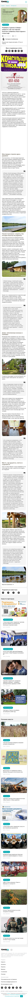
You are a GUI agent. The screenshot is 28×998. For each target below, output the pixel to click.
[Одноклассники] (16, 51)
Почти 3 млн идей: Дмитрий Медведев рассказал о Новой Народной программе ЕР (13, 653)
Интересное (13, 5)
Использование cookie (6, 984)
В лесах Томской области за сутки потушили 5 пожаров (11, 911)
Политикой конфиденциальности (17, 994)
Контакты (3, 964)
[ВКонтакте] (6, 51)
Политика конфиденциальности (9, 981)
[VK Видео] (9, 51)
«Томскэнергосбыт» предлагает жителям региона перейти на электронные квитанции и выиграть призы (13, 623)
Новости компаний (8, 619)
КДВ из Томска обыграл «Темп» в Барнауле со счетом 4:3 (11, 883)
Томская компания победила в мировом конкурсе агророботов (13, 743)
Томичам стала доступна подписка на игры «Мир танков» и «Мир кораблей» (14, 799)
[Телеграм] (12, 51)
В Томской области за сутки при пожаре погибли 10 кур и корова (13, 939)
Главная (2, 5)
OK (21, 996)
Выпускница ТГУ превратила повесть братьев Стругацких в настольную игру (13, 771)
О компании (4, 971)
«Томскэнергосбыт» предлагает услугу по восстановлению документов (14, 827)
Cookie (8, 993)
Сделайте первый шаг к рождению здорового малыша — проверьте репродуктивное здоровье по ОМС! (12, 682)
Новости (8, 5)
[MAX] (22, 51)
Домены (3, 969)
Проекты (3, 966)
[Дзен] (19, 51)
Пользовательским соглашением (12, 996)
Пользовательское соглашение (9, 979)
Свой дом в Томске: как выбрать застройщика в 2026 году (11, 711)
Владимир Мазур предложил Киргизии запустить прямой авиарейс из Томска (12, 855)
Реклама (3, 974)
